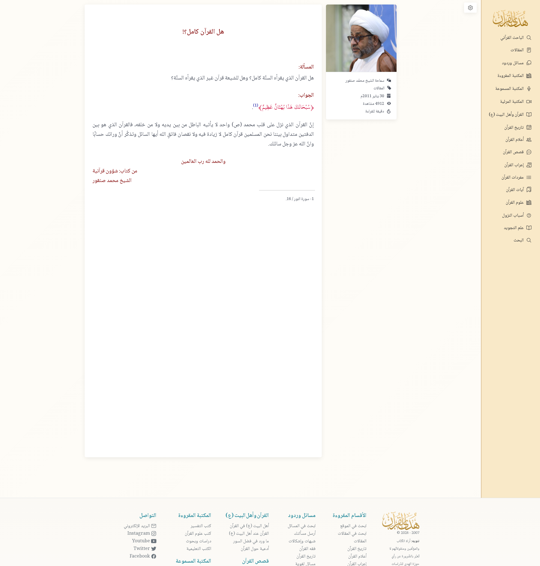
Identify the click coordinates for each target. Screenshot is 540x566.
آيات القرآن (515, 190)
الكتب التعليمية (198, 549)
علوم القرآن (515, 203)
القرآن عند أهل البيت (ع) (249, 534)
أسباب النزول (513, 215)
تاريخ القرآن (514, 128)
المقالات (517, 50)
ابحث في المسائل (302, 526)
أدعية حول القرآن (255, 549)
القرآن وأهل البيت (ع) (507, 115)
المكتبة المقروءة (511, 76)
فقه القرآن (307, 549)
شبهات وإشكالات (302, 541)
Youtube (141, 541)
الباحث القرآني (512, 38)
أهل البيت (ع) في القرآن (249, 526)
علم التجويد (514, 228)
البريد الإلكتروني (137, 526)
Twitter (142, 549)
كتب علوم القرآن (198, 534)
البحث (519, 240)
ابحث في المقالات (352, 534)
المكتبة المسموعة (510, 89)
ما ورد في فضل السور (251, 541)
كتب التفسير (201, 526)
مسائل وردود (513, 63)
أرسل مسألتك (305, 534)
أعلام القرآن (515, 140)
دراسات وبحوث (198, 541)
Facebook (140, 556)
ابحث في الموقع (353, 526)
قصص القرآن (514, 152)
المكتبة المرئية (512, 102)
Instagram (139, 534)
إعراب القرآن (514, 165)
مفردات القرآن (513, 177)
